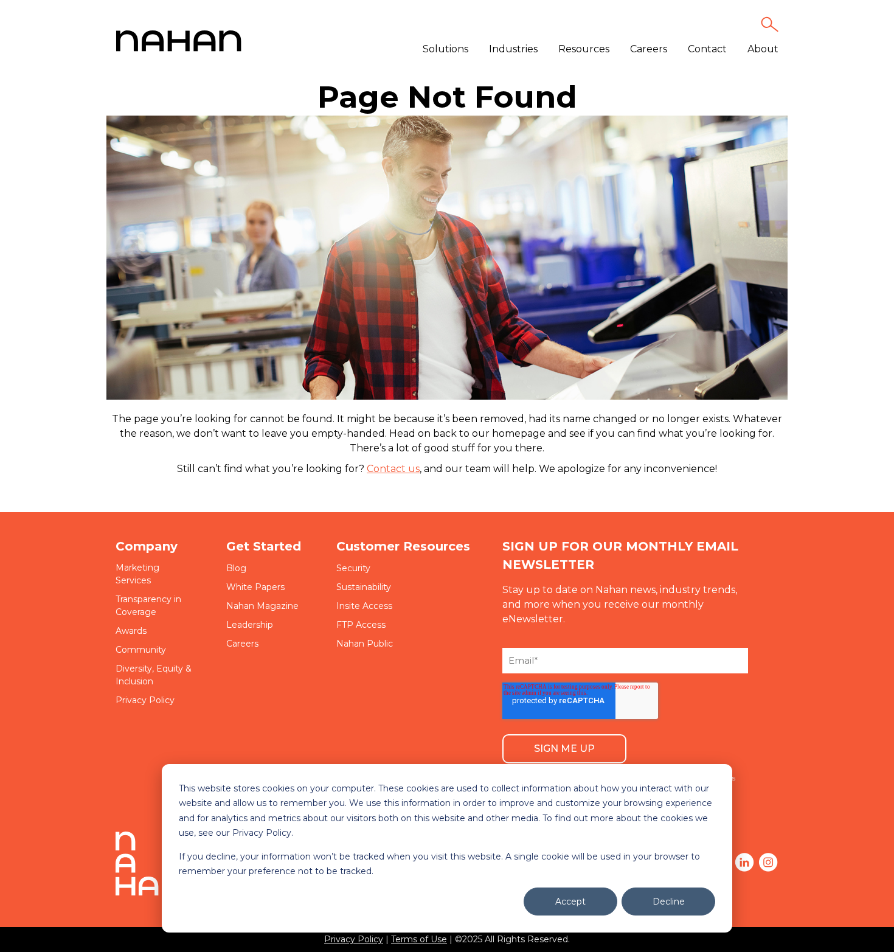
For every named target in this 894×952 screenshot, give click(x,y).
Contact (707, 49)
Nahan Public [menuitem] (364, 643)
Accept (570, 901)
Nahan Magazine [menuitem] (262, 605)
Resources (583, 49)
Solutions (445, 49)
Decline (669, 901)
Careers (648, 49)
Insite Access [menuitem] (364, 605)
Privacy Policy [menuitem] (145, 700)
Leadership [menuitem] (249, 624)
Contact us (393, 468)
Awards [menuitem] (131, 630)
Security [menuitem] (353, 568)
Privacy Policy (353, 939)
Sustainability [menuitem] (363, 587)
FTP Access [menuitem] (361, 624)
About (762, 49)
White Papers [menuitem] (255, 587)
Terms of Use (419, 939)
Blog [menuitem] (236, 568)
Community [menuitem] (141, 649)
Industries (513, 49)
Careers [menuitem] (242, 643)
